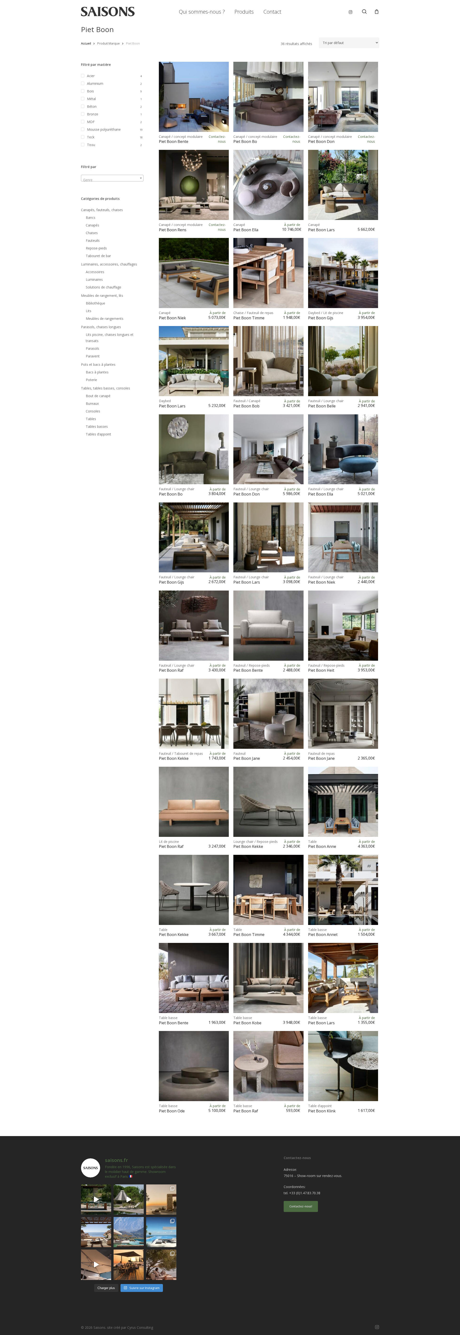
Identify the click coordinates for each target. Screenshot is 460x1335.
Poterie (91, 379)
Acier (91, 75)
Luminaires (94, 279)
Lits (88, 311)
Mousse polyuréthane (104, 129)
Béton (92, 106)
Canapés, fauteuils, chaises (102, 210)
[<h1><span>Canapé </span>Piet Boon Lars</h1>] (343, 185)
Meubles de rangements (104, 318)
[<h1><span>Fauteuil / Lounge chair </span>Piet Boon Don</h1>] (268, 449)
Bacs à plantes (97, 372)
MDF (91, 121)
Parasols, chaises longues (101, 327)
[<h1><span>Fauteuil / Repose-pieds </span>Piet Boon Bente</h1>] (268, 626)
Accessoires (95, 272)
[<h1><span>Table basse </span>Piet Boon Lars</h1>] (343, 978)
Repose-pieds (96, 248)
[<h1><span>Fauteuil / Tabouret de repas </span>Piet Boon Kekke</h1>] (194, 714)
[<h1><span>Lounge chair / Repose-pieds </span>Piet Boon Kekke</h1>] (268, 802)
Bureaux (92, 403)
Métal (91, 98)
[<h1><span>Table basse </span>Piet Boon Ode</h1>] (194, 1066)
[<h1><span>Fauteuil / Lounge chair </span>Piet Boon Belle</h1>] (343, 361)
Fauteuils (93, 240)
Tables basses (97, 426)
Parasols (92, 348)
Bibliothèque (95, 303)
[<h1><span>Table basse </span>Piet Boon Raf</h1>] (268, 1066)
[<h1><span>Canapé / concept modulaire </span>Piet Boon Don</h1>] (343, 97)
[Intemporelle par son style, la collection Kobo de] (96, 1232)
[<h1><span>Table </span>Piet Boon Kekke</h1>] (194, 890)
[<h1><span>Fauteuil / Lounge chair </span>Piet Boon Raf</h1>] (194, 626)
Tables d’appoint (98, 434)
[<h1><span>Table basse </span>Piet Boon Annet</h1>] (343, 890)
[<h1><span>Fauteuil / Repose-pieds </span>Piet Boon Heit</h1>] (343, 626)
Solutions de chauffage (103, 287)
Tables (91, 419)
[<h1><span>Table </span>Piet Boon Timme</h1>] (268, 890)
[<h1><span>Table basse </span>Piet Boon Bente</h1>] (194, 978)
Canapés (92, 225)
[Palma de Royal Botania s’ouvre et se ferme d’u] (129, 1199)
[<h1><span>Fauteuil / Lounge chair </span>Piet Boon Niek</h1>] (343, 537)
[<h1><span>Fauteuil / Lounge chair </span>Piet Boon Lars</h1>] (268, 537)
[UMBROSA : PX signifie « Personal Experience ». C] (129, 1232)
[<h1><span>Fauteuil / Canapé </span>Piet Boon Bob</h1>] (268, 361)
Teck (90, 137)
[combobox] (112, 178)
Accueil (86, 43)
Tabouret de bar (98, 255)
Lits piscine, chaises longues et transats (109, 337)
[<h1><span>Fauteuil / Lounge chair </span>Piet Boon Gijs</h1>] (194, 537)
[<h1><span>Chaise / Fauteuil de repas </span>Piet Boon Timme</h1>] (268, 273)
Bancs (90, 217)
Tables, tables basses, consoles (105, 388)
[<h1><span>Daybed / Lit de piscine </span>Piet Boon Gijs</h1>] (343, 273)
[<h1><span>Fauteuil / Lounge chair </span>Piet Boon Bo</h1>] (194, 449)
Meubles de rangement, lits (102, 295)
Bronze (92, 114)
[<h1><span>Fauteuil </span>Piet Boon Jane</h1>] (268, 714)
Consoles (93, 411)
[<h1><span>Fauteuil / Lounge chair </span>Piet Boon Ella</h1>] (343, 449)
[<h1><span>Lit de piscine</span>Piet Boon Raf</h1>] (194, 802)
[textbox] (112, 180)
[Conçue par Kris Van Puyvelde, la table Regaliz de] (96, 1199)
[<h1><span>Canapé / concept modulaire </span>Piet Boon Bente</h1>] (194, 97)
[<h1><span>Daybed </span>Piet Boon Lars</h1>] (194, 361)
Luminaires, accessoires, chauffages (109, 264)
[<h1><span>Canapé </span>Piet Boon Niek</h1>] (194, 273)
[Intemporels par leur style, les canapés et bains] (161, 1199)
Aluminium (95, 83)
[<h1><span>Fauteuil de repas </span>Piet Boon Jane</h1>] (343, 714)
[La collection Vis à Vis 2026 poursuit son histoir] (161, 1265)
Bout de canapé (98, 396)
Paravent (93, 356)
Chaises (92, 233)
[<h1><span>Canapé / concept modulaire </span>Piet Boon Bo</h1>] (268, 97)
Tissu (91, 144)
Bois (90, 91)
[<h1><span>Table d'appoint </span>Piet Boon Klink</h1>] (343, 1066)
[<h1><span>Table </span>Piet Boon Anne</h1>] (343, 802)
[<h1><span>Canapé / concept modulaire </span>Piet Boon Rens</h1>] (194, 185)
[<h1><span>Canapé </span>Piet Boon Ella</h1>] (268, 185)
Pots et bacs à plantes (98, 364)
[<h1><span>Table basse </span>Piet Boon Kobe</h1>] (268, 978)
